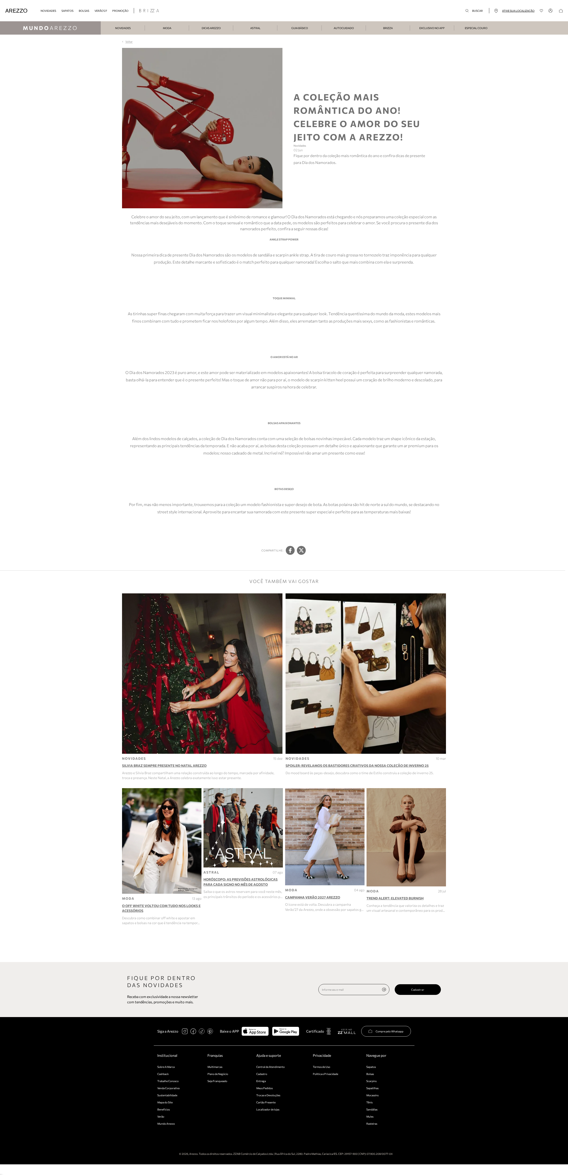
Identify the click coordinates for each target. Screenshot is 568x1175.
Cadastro (261, 1073)
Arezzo (50, 28)
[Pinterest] (210, 1031)
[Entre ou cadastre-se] (551, 11)
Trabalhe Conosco (168, 1080)
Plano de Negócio (217, 1073)
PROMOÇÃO (120, 10)
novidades (48, 10)
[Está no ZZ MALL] (347, 1031)
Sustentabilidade (167, 1095)
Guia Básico (299, 28)
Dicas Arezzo (211, 28)
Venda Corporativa (168, 1088)
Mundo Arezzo (166, 1123)
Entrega (261, 1080)
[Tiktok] (202, 1031)
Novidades (123, 28)
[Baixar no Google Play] (285, 1031)
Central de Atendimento (270, 1066)
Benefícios (163, 1109)
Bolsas (84, 10)
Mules (369, 1116)
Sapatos (67, 10)
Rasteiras (371, 1123)
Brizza (388, 28)
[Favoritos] (541, 10)
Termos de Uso (321, 1066)
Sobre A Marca (166, 1066)
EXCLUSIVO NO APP (432, 28)
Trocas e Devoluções (268, 1095)
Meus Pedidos (264, 1088)
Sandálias (371, 1109)
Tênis (369, 1102)
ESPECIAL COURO (476, 28)
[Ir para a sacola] (560, 10)
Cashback (163, 1073)
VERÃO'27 (101, 10)
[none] (384, 989)
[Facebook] (193, 1031)
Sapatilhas (372, 1088)
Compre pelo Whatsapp (389, 1031)
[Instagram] (185, 1031)
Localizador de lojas (267, 1109)
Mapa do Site (165, 1102)
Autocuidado (344, 28)
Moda (167, 28)
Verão (160, 1116)
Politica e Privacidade (325, 1073)
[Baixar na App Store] (255, 1031)
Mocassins (372, 1095)
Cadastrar (417, 989)
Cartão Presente (266, 1102)
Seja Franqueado (217, 1080)
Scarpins (371, 1080)
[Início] (16, 11)
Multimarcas (214, 1066)
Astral (255, 28)
